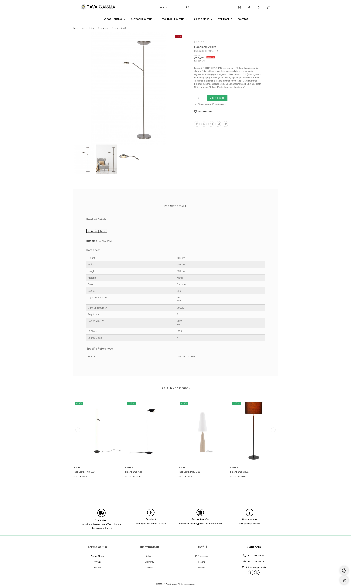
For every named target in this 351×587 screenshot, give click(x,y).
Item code (91, 240)
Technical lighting (173, 19)
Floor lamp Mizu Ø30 (189, 471)
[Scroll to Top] (344, 580)
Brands (201, 567)
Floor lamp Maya (239, 471)
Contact (243, 19)
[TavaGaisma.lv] (98, 7)
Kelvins (201, 561)
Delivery (149, 556)
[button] (203, 111)
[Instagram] (257, 572)
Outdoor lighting (141, 19)
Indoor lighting (112, 19)
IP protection (201, 556)
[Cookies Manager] (344, 570)
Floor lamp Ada (133, 471)
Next (273, 430)
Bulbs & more (201, 19)
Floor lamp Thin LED (84, 471)
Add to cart (217, 97)
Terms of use (97, 556)
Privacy (97, 561)
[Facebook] (250, 572)
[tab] (175, 206)
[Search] (187, 7)
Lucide (199, 42)
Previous (77, 430)
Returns (97, 567)
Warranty (149, 561)
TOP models (225, 19)
